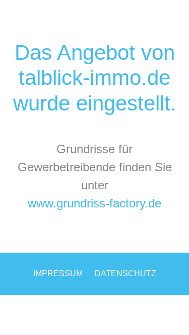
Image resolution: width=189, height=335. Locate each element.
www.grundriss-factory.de (94, 203)
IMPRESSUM (58, 273)
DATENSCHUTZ (125, 273)
